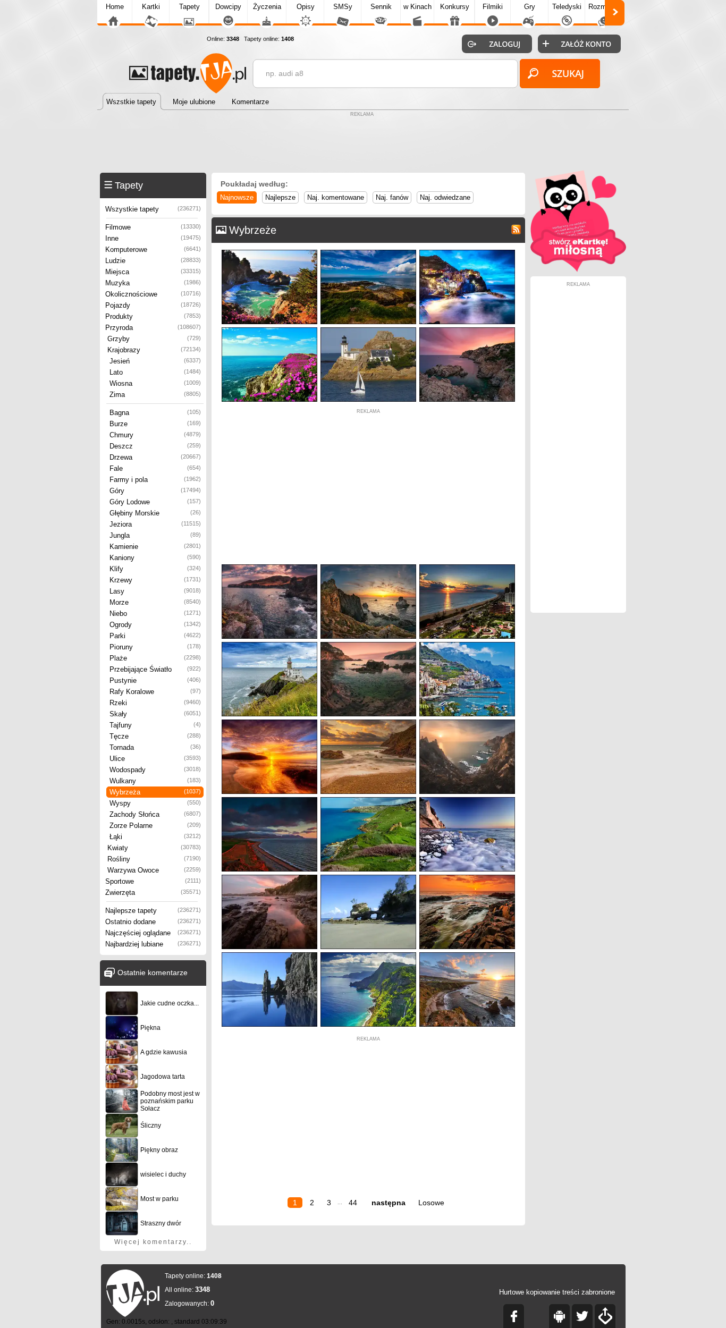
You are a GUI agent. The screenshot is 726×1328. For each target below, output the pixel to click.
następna (389, 1202)
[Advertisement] (363, 143)
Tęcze (155, 736)
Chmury (155, 435)
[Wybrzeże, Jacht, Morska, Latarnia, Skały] (368, 330)
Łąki (155, 837)
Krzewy (155, 580)
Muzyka (153, 283)
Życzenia (267, 7)
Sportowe (153, 881)
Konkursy (454, 7)
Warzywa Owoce (154, 870)
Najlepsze (280, 197)
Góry (155, 491)
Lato (155, 372)
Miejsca (153, 272)
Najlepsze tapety (153, 911)
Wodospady (155, 770)
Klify (155, 569)
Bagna (155, 413)
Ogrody (155, 625)
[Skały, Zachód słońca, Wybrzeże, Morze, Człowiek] (467, 722)
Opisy (306, 7)
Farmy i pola (155, 480)
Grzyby (154, 339)
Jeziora (155, 524)
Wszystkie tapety (153, 209)
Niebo (155, 614)
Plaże (155, 658)
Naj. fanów (392, 197)
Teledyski (566, 7)
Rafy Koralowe (155, 692)
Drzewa (155, 457)
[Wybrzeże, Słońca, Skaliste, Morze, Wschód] (467, 799)
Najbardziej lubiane (153, 944)
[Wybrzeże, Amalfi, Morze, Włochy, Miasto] (467, 644)
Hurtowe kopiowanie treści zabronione (557, 1292)
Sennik (381, 7)
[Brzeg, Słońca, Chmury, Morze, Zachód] (269, 722)
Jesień (155, 361)
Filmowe (153, 227)
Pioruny (155, 647)
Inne (153, 238)
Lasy (155, 591)
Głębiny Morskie (155, 513)
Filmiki (493, 7)
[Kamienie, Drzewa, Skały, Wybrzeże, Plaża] (368, 877)
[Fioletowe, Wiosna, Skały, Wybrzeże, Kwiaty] (269, 330)
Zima (155, 395)
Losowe (431, 1202)
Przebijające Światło (155, 669)
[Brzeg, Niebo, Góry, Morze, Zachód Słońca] (269, 799)
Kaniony (155, 558)
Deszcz (155, 446)
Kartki (151, 7)
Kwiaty (154, 848)
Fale (155, 468)
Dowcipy (228, 7)
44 (353, 1202)
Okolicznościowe (153, 294)
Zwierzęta (153, 892)
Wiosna (155, 383)
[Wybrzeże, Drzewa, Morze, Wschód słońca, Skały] (368, 644)
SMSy (342, 7)
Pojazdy (153, 305)
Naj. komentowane (335, 197)
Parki (155, 636)
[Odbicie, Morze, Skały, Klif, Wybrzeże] (269, 955)
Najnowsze (237, 197)
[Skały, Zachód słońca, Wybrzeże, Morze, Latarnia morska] (467, 330)
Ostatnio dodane (153, 922)
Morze (155, 602)
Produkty (153, 316)
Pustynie (155, 680)
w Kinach (417, 7)
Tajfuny (155, 725)
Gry (529, 7)
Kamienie (155, 547)
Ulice (155, 759)
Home (115, 7)
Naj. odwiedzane (445, 197)
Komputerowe (153, 249)
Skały (155, 714)
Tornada (155, 747)
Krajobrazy (154, 350)
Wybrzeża (155, 792)
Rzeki (155, 703)
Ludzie (153, 261)
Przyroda (153, 328)
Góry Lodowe (155, 502)
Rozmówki (604, 7)
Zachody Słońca (155, 814)
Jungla (155, 535)
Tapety (189, 7)
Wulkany (155, 781)
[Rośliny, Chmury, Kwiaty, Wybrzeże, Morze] (368, 252)
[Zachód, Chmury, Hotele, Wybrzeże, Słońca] (467, 567)
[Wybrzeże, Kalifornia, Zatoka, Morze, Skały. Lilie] (269, 252)
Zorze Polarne (155, 826)
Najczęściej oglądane (153, 933)
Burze (155, 424)
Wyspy (155, 803)
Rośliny (154, 859)
